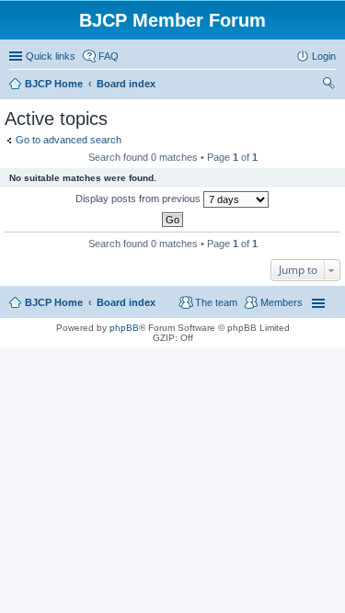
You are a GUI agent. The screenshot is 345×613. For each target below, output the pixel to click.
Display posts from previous (139, 198)
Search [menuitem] (328, 85)
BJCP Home (54, 302)
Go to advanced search (68, 139)
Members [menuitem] (281, 302)
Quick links (50, 56)
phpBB (124, 328)
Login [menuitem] (324, 56)
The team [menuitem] (216, 302)
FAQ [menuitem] (108, 56)
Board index (126, 302)
